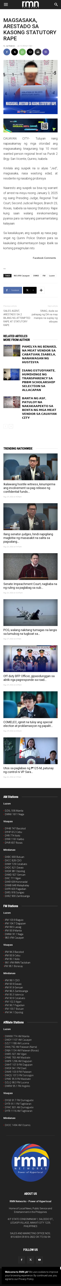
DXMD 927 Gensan (15, 874)
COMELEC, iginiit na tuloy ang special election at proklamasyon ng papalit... (28, 724)
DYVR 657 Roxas (14, 842)
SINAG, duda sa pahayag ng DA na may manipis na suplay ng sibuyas (45, 316)
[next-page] (11, 426)
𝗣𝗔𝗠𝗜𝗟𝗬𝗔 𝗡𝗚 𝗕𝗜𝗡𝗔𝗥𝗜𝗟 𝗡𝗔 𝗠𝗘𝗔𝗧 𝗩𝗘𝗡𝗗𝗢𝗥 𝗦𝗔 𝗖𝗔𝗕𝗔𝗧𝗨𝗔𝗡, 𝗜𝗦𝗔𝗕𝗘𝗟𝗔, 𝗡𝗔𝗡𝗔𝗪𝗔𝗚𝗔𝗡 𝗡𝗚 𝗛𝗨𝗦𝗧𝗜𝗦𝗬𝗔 (39, 354)
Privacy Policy (25, 1279)
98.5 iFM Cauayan (22, 275)
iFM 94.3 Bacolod (14, 951)
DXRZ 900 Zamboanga (17, 896)
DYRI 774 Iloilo (12, 835)
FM (44, 275)
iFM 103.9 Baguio (14, 919)
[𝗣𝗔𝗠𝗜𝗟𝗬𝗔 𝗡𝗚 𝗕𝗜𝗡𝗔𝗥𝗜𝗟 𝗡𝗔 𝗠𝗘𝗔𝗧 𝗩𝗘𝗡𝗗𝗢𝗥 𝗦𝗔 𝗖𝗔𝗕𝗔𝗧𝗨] (11, 350)
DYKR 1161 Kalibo (14, 839)
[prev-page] (5, 426)
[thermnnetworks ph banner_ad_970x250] (30, 125)
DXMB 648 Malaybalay (17, 885)
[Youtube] (39, 1260)
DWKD (36, 275)
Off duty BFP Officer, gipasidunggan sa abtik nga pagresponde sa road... (29, 678)
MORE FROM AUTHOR (16, 340)
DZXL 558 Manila (14, 810)
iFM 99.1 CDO (12, 980)
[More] (41, 290)
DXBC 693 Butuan (14, 856)
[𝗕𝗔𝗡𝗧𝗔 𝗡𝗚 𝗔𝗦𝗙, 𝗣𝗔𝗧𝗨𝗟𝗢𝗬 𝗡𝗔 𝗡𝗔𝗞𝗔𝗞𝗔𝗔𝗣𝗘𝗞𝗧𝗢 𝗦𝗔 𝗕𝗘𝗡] (11, 402)
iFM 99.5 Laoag (13, 927)
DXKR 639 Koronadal (16, 881)
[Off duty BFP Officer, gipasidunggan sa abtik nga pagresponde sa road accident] (30, 658)
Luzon (52, 275)
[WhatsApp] (22, 52)
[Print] (38, 52)
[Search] (56, 4)
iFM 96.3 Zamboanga (16, 991)
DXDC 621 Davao (14, 867)
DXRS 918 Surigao (14, 892)
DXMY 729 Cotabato (16, 864)
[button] (5, 4)
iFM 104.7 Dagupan (15, 923)
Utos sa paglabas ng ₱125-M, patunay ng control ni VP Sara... (28, 770)
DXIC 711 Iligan (13, 878)
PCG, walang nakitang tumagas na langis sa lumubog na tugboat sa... (30, 631)
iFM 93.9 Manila (13, 930)
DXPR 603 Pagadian (15, 888)
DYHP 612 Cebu (13, 832)
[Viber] (45, 52)
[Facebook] (6, 52)
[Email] (30, 52)
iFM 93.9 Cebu (12, 955)
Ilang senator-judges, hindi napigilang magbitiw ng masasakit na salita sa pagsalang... (28, 537)
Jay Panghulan (10, 46)
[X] (14, 52)
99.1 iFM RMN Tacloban (17, 962)
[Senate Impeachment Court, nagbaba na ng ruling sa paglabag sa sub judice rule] (30, 566)
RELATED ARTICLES (15, 336)
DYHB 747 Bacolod (15, 828)
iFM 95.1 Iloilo (12, 959)
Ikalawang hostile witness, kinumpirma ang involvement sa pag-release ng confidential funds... (29, 487)
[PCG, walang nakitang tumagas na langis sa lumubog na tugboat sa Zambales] (30, 612)
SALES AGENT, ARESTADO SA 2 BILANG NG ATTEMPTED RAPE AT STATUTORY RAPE (16, 318)
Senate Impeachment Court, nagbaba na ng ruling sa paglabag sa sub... (30, 585)
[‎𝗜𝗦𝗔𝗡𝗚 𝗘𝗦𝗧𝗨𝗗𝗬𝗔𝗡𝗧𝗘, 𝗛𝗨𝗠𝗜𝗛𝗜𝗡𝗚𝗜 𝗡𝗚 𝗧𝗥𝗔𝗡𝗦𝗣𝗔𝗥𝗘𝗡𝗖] (11, 374)
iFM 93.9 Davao (13, 983)
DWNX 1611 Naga (14, 814)
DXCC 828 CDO (13, 860)
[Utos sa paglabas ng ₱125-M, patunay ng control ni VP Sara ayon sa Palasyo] (30, 750)
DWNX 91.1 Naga (14, 934)
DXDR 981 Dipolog (15, 871)
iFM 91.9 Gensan (14, 987)
